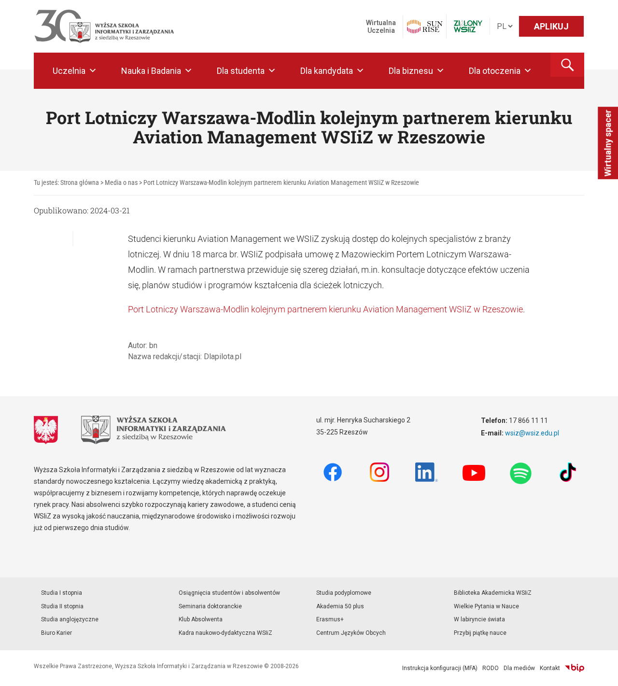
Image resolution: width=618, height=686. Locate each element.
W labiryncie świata (479, 619)
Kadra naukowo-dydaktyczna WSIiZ (225, 633)
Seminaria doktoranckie (210, 606)
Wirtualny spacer (608, 143)
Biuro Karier (56, 633)
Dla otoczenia (494, 71)
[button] (567, 65)
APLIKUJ (551, 26)
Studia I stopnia (61, 592)
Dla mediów (519, 668)
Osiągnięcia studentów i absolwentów (229, 592)
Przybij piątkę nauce (480, 633)
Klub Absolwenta (201, 619)
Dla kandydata (326, 71)
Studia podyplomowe (343, 592)
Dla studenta (241, 71)
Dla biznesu (411, 71)
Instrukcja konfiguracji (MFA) (440, 668)
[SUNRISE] (424, 26)
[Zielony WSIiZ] (468, 26)
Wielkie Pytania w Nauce (486, 606)
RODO (490, 668)
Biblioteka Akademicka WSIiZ (493, 592)
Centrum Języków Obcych (351, 633)
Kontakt (550, 668)
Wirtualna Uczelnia (381, 26)
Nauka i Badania (151, 71)
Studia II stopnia (62, 606)
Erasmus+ (330, 619)
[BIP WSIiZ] (574, 668)
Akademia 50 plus (340, 606)
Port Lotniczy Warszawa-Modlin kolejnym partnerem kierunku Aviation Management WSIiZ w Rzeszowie (325, 309)
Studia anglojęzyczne (69, 619)
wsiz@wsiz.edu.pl (532, 433)
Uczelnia (69, 71)
